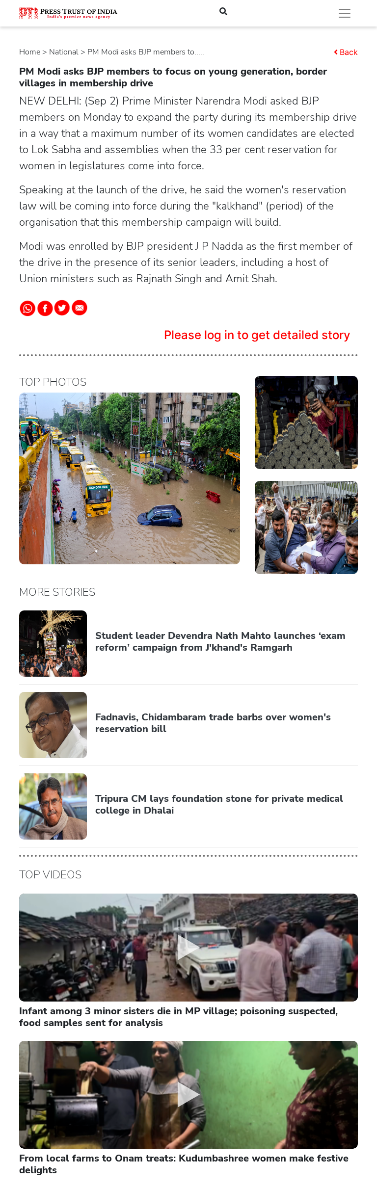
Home (29, 52)
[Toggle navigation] (344, 13)
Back (349, 52)
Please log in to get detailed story (257, 335)
